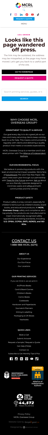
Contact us (24, 241)
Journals (19, 308)
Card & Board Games (24, 289)
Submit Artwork (24, 338)
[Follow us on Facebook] (10, 14)
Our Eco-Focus (24, 262)
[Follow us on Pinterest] (27, 14)
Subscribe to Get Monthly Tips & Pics (24, 353)
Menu (24, 24)
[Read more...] (24, 400)
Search (24, 99)
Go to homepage (24, 72)
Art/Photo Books (24, 285)
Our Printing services (24, 276)
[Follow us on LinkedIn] (21, 14)
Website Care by (16, 422)
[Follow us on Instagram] (15, 14)
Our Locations (24, 266)
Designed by (16, 427)
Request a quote (24, 19)
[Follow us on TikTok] (38, 14)
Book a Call (24, 335)
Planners (29, 308)
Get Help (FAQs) (24, 346)
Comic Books (24, 297)
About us (24, 254)
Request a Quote (32, 342)
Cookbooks (24, 301)
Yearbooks (24, 319)
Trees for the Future (16, 180)
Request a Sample (16, 342)
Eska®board (11, 175)
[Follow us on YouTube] (32, 14)
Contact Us (24, 350)
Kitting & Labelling (24, 312)
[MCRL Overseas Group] (24, 5)
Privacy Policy (24, 414)
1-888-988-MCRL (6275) (24, 244)
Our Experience (24, 259)
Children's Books (24, 293)
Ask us (37, 180)
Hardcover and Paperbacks (24, 304)
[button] (24, 10)
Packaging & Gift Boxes (24, 316)
